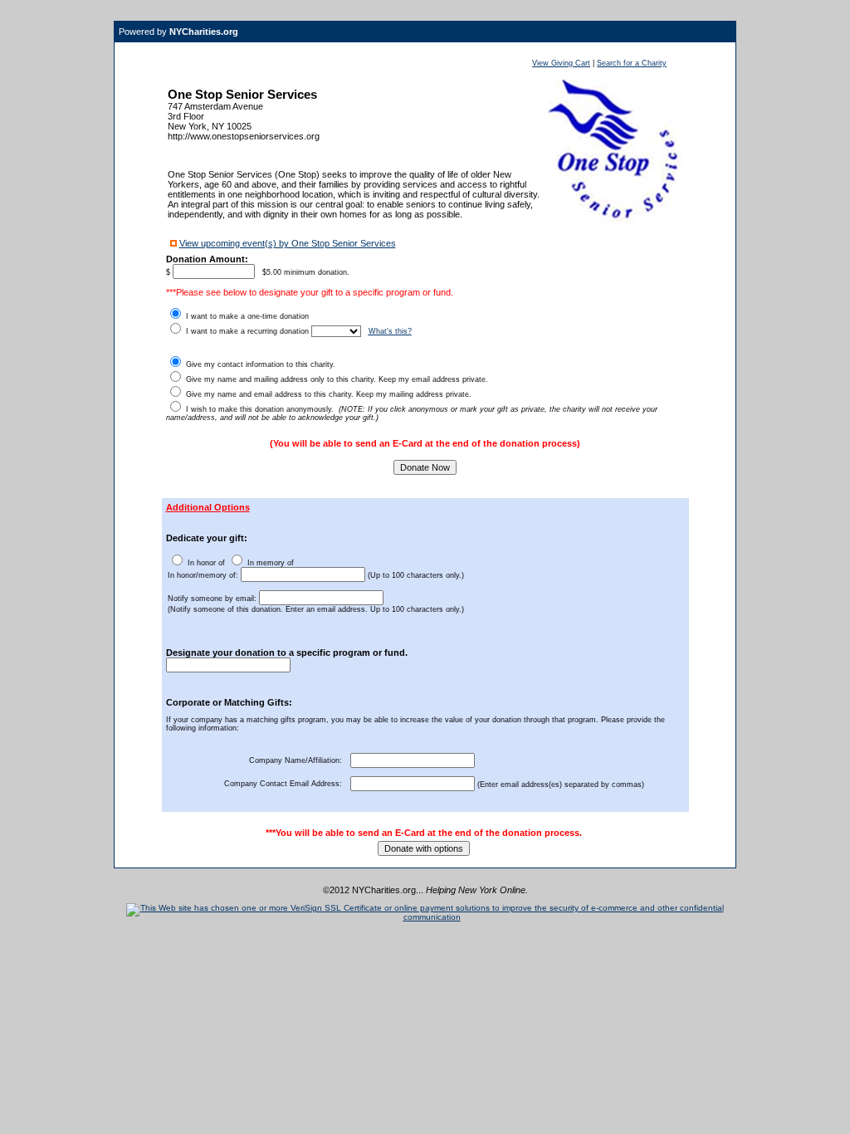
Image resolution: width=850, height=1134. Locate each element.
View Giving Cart (561, 63)
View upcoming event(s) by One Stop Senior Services (287, 243)
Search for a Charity (632, 63)
